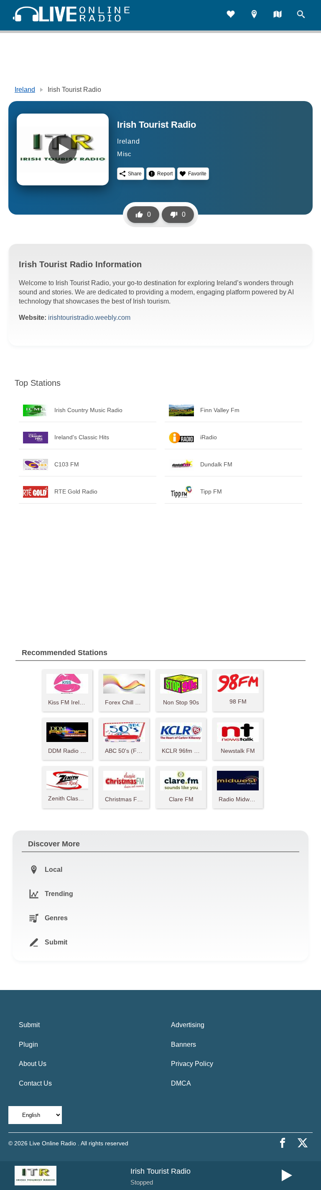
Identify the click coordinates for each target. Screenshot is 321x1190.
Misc (124, 153)
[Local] (254, 15)
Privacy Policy (192, 1063)
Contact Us (35, 1083)
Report (165, 174)
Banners (183, 1044)
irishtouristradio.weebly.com (89, 317)
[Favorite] (230, 15)
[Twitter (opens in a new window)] (303, 1143)
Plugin (28, 1044)
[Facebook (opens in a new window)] (283, 1143)
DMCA (181, 1083)
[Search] (301, 15)
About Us (32, 1063)
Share (135, 174)
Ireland (25, 89)
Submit (29, 1024)
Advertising (187, 1024)
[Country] (277, 15)
